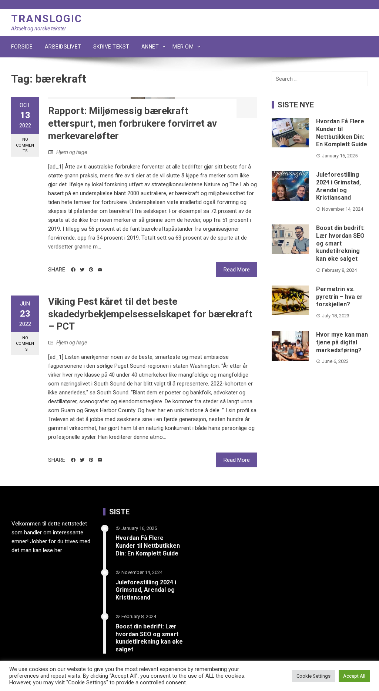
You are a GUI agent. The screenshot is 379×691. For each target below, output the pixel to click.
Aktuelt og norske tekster (38, 28)
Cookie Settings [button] (313, 676)
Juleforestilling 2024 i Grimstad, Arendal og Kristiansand (338, 186)
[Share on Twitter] (82, 269)
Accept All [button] (354, 676)
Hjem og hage (71, 152)
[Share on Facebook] (73, 269)
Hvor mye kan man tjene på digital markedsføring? (342, 342)
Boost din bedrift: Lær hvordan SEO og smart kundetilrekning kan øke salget (340, 243)
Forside (22, 47)
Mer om (183, 47)
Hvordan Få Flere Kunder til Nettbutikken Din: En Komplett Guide (341, 133)
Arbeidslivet (63, 47)
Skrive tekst (111, 47)
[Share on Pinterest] (91, 269)
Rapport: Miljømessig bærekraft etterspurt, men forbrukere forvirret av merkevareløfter (132, 123)
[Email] (99, 269)
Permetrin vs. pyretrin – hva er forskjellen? (339, 297)
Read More (237, 269)
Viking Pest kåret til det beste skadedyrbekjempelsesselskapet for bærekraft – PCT (150, 314)
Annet (150, 47)
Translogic (46, 19)
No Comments (25, 145)
